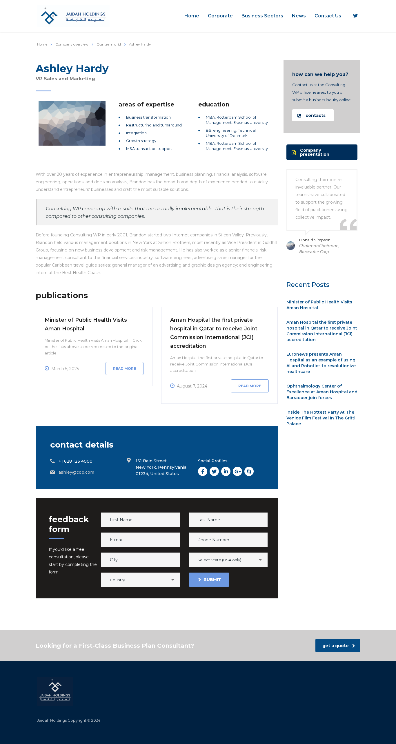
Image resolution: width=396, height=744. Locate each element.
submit (212, 579)
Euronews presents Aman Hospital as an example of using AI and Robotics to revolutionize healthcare (321, 363)
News (299, 16)
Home (191, 16)
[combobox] (228, 560)
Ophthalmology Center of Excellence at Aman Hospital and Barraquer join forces (321, 391)
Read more (124, 368)
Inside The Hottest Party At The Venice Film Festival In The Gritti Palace (320, 418)
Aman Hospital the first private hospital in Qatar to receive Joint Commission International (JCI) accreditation (321, 331)
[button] (313, 115)
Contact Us (328, 16)
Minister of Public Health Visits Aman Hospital (319, 304)
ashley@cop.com (76, 472)
